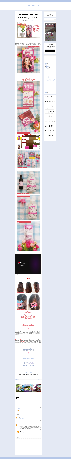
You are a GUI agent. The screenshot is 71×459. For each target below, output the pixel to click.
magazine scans (46, 120)
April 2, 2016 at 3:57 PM (21, 425)
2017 (46, 64)
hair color (25, 370)
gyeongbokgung (51, 110)
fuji (45, 110)
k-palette (52, 116)
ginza (47, 110)
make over (50, 120)
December (47, 66)
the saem (50, 135)
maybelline (53, 121)
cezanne (49, 102)
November (47, 67)
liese (31, 370)
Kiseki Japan (20, 399)
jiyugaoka (49, 116)
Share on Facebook (22, 374)
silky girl (52, 131)
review (33, 370)
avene (51, 97)
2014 (46, 90)
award (53, 97)
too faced (46, 136)
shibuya (46, 130)
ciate (51, 102)
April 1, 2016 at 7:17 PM (21, 418)
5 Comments (32, 20)
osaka (52, 125)
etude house (51, 106)
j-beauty (29, 370)
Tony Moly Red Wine (32, 357)
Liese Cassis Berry (24, 358)
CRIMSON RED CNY (48, 28)
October (47, 68)
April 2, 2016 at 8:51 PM (22, 432)
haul (53, 111)
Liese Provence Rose (28, 358)
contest (54, 102)
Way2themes (21, 457)
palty (54, 125)
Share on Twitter (29, 374)
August (47, 70)
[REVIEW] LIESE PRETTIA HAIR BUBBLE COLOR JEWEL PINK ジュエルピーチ (50, 33)
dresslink (46, 106)
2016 (46, 65)
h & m (54, 110)
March (47, 76)
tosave (49, 136)
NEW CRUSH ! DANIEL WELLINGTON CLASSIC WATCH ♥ (50, 82)
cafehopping (46, 101)
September (47, 69)
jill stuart (46, 116)
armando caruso (52, 96)
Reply (40, 407)
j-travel (48, 115)
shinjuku (53, 130)
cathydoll (53, 101)
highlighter (50, 112)
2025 (46, 56)
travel (51, 136)
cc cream (46, 102)
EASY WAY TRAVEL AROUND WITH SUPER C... (28, 391)
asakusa (46, 97)
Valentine (20, 424)
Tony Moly (48, 96)
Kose (45, 96)
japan (53, 115)
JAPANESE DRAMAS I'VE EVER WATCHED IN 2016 (49, 24)
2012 (46, 92)
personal (46, 126)
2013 (46, 91)
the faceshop (46, 135)
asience (48, 97)
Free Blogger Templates (26, 457)
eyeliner (52, 107)
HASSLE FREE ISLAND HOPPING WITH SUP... (19, 390)
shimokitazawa (49, 130)
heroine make (46, 112)
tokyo (52, 135)
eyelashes (50, 107)
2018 (46, 63)
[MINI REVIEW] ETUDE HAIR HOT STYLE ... (36, 390)
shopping (49, 131)
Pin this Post (36, 374)
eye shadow (46, 107)
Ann (19, 417)
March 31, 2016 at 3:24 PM (21, 400)
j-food (45, 115)
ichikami (53, 112)
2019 (46, 62)
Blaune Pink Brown (28, 357)
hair (23, 370)
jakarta (51, 115)
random (49, 126)
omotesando (48, 125)
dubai (48, 106)
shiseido (46, 131)
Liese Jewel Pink (32, 358)
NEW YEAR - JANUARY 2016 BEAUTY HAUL (49, 37)
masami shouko (46, 121)
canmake (50, 101)
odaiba (45, 125)
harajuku (51, 111)
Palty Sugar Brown (24, 357)
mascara (50, 121)
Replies (19, 408)
